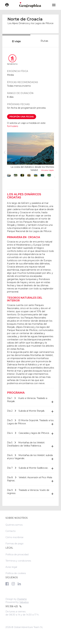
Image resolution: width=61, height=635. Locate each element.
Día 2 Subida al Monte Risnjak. (26, 410)
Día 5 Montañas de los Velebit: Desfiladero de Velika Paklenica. (26, 444)
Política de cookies (15, 573)
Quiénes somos (14, 524)
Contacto (10, 531)
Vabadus (24, 602)
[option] (30, 152)
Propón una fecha (22, 116)
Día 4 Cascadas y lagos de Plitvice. (28, 433)
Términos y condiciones (18, 560)
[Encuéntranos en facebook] (7, 584)
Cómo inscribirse (14, 537)
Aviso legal (11, 567)
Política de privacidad (16, 554)
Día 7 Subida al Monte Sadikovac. (27, 467)
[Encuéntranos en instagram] (13, 584)
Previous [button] (4, 177)
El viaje (16, 41)
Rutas (44, 40)
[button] (15, 175)
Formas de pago (14, 543)
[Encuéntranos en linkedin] (19, 584)
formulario (12, 126)
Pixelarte (22, 599)
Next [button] (55, 177)
